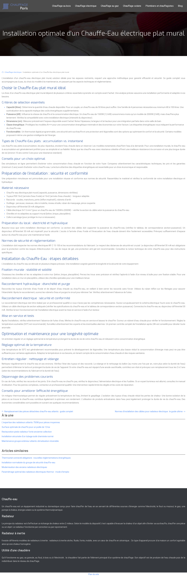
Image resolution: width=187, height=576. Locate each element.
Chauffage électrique (85, 6)
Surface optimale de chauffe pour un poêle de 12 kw (26, 427)
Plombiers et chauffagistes (160, 6)
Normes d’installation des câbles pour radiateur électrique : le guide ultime (149, 411)
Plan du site (93, 574)
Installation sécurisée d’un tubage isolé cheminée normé (27, 436)
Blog (180, 6)
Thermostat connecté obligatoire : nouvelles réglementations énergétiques (36, 458)
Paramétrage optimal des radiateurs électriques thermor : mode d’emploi (35, 472)
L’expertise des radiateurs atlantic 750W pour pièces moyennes (31, 422)
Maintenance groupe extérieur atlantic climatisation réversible (30, 441)
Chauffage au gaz (110, 6)
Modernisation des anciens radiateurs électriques (24, 467)
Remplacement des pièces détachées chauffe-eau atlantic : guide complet (38, 411)
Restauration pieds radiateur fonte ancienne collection (27, 432)
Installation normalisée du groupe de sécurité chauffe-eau (28, 462)
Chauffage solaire (132, 6)
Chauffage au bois (61, 6)
